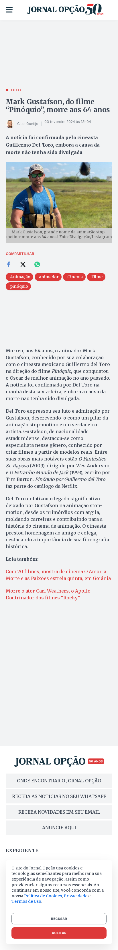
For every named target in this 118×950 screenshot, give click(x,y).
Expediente (22, 850)
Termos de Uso (26, 901)
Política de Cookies (43, 895)
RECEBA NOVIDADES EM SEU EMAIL (59, 812)
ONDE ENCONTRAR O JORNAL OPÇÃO (59, 781)
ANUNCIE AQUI (59, 827)
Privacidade (75, 895)
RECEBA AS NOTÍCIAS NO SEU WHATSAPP (59, 796)
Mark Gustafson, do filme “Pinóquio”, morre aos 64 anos (58, 105)
